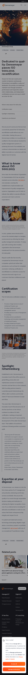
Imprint (13, 659)
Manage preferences (14, 669)
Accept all (14, 664)
